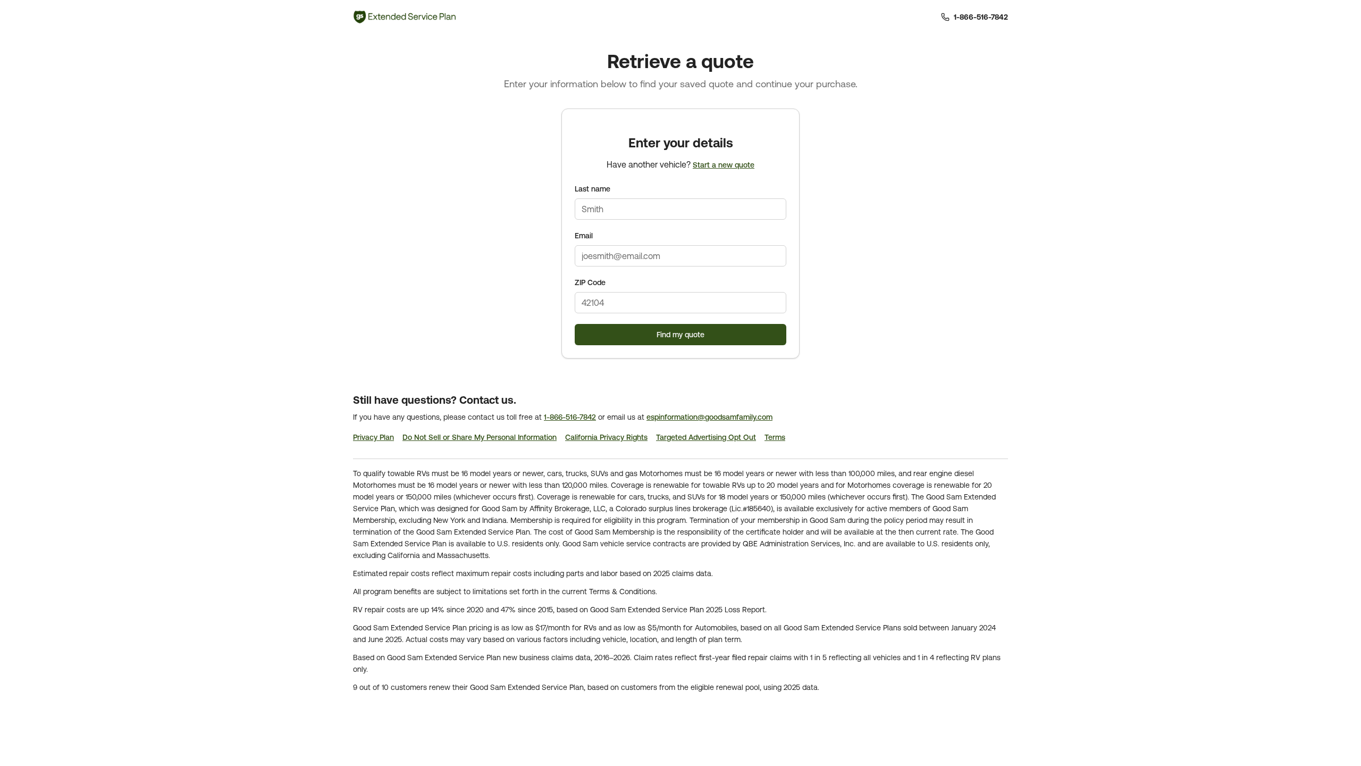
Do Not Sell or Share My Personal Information (479, 437)
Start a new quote (723, 165)
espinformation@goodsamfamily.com (709, 417)
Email (584, 235)
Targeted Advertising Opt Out (706, 437)
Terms (774, 437)
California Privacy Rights (606, 437)
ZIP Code (590, 282)
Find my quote (680, 334)
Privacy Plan (373, 437)
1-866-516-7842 (570, 417)
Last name (592, 189)
